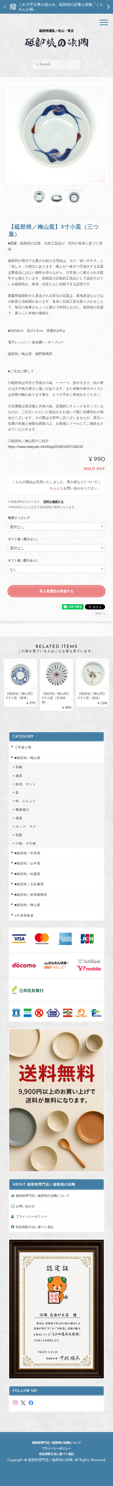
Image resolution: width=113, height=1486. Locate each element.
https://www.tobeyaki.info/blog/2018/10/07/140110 (45, 447)
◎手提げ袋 (23, 747)
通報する (100, 613)
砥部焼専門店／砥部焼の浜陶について (42, 1195)
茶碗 (19, 767)
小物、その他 (26, 843)
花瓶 (19, 835)
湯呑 (19, 775)
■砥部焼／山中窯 (27, 863)
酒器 (19, 818)
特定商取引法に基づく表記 (35, 1227)
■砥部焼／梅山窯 (27, 757)
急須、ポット (26, 784)
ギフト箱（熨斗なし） (23, 539)
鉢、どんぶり (26, 801)
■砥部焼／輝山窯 (27, 905)
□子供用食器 (24, 915)
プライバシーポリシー (31, 1216)
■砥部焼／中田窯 (27, 853)
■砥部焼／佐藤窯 (27, 873)
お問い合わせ (25, 1206)
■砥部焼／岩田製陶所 (30, 894)
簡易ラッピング (19, 518)
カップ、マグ (26, 826)
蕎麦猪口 (22, 809)
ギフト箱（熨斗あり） (23, 560)
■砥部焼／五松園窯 (29, 884)
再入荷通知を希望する (56, 591)
